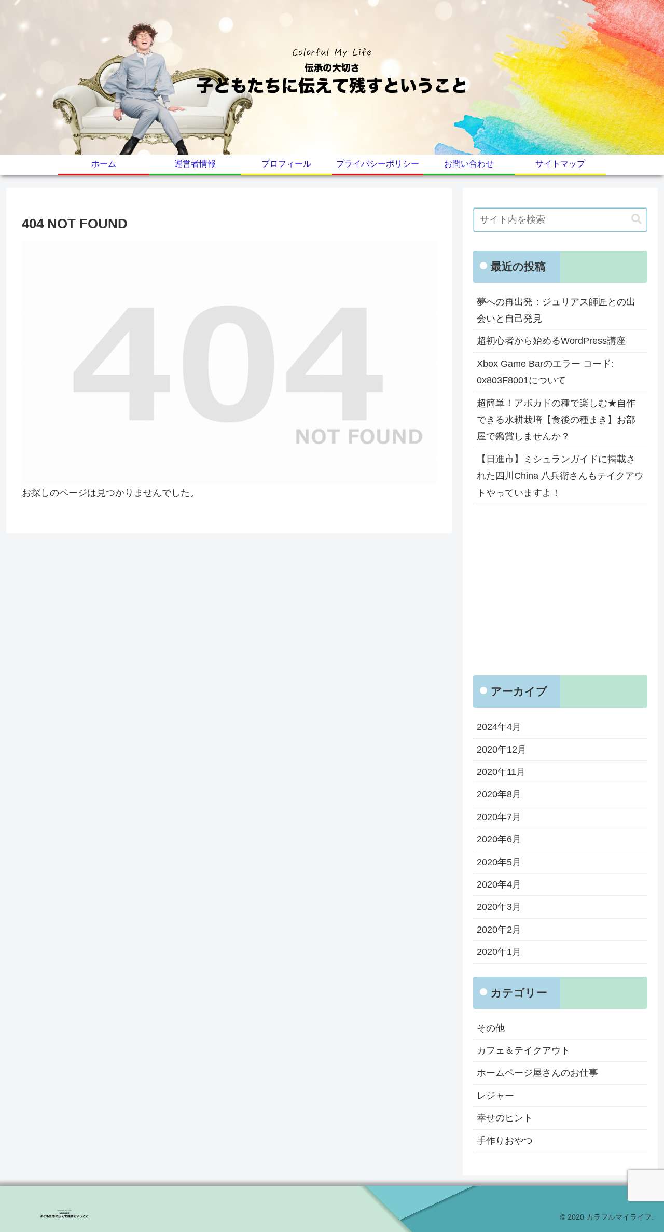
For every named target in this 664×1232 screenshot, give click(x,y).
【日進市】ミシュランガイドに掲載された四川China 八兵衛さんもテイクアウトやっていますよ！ (560, 476)
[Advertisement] (560, 589)
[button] (636, 219)
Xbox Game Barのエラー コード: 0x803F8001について (545, 371)
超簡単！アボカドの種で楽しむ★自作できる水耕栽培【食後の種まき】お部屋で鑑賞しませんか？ (556, 420)
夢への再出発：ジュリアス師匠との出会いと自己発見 (556, 310)
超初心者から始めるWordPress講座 (551, 341)
